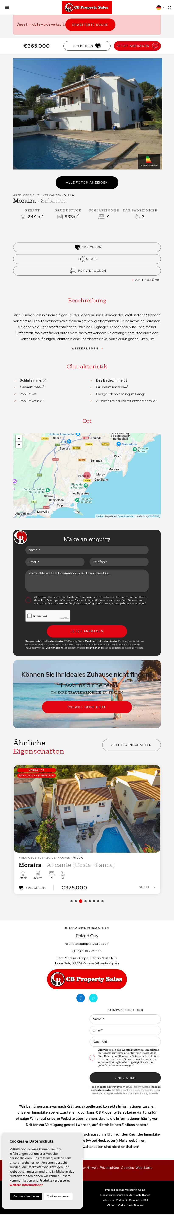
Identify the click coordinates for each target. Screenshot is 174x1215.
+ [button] (19, 438)
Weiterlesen (85, 348)
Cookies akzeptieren (26, 1196)
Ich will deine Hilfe (87, 707)
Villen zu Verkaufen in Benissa (125, 1205)
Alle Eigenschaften (131, 745)
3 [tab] (80, 901)
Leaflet (99, 516)
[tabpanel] (87, 829)
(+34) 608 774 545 (87, 951)
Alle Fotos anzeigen (87, 182)
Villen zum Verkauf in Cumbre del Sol (125, 1200)
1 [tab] (71, 901)
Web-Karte (144, 1167)
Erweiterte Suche (90, 25)
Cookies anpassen (58, 1196)
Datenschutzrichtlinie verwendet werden (100, 600)
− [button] (19, 444)
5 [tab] (90, 901)
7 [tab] (98, 901)
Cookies (127, 1167)
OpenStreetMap (126, 516)
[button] (87, 259)
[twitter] (93, 998)
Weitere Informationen (26, 1185)
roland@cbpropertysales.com (87, 943)
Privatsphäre (109, 1167)
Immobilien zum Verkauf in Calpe (125, 1190)
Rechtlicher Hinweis (83, 1167)
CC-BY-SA (153, 516)
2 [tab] (76, 901)
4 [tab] (85, 901)
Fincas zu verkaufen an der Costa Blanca (125, 1195)
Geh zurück (147, 280)
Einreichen (125, 1078)
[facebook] (80, 998)
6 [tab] (94, 901)
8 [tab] (102, 901)
